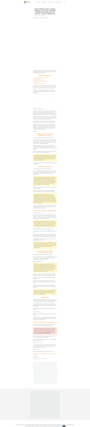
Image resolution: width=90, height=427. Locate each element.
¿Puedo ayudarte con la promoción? (39, 83)
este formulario (48, 339)
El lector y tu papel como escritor (39, 80)
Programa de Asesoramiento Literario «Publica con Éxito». (46, 88)
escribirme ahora (40, 342)
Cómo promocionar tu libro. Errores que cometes (41, 77)
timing (49, 244)
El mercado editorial (37, 78)
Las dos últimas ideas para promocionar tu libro (41, 81)
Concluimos (36, 82)
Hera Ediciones (29, 2)
